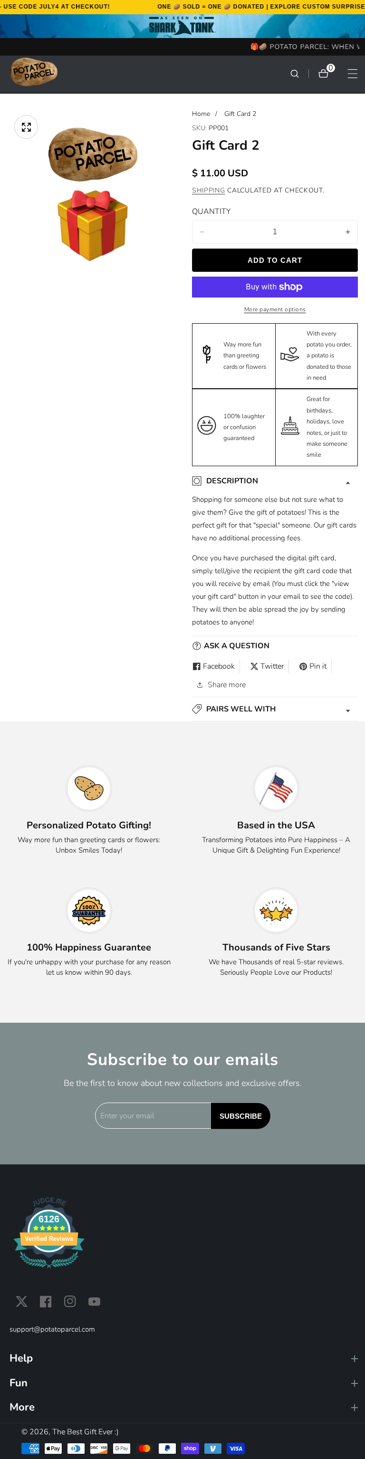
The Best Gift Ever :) (85, 1432)
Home (201, 113)
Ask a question (236, 646)
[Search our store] (299, 73)
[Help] (184, 1358)
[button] (275, 709)
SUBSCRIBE (241, 1116)
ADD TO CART (275, 260)
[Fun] (184, 1383)
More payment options (275, 309)
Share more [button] (227, 685)
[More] (184, 1407)
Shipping (208, 190)
